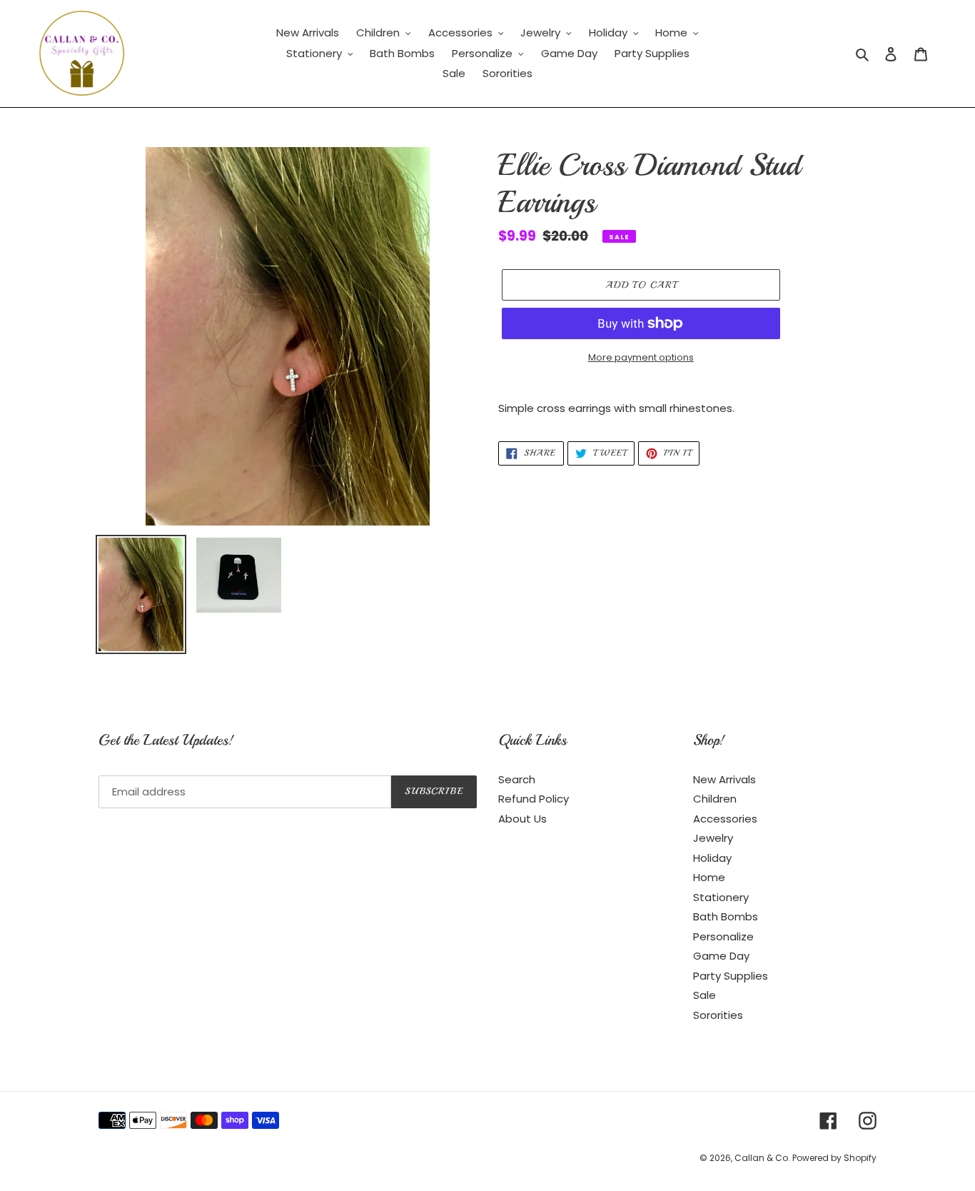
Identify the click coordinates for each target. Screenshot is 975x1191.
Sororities (718, 1014)
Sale (704, 995)
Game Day (721, 955)
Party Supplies (730, 975)
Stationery (721, 897)
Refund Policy (533, 798)
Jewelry (713, 837)
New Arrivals (724, 779)
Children (715, 798)
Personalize (723, 936)
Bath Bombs (725, 916)
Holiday (712, 857)
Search (516, 779)
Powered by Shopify (834, 1158)
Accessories (725, 818)
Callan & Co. (763, 1158)
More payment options (641, 357)
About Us (522, 818)
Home (709, 877)
